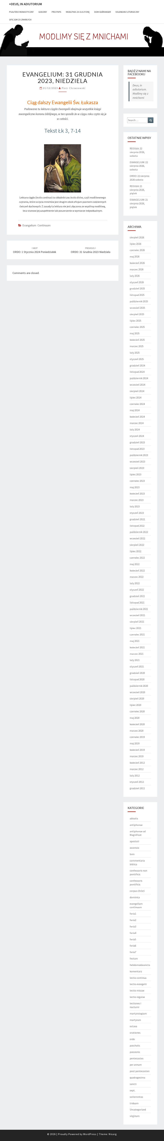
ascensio (134, 847)
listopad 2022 (137, 525)
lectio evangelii (138, 984)
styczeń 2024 (137, 436)
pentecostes (137, 1058)
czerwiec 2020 (137, 711)
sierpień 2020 (137, 698)
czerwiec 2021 (137, 634)
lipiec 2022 (135, 551)
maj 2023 (134, 487)
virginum (134, 1116)
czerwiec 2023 (137, 480)
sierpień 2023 (137, 468)
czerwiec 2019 (137, 737)
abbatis (134, 818)
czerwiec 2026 (137, 250)
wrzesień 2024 (137, 384)
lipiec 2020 (135, 705)
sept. (132, 1090)
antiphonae (136, 824)
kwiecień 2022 (137, 570)
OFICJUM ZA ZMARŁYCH (20, 19)
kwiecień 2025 (137, 339)
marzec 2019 (137, 756)
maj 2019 (134, 743)
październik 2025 (139, 301)
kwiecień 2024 (137, 416)
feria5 (133, 939)
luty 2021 (135, 660)
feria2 (133, 920)
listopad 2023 (137, 448)
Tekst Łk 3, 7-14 (62, 130)
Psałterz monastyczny (21, 11)
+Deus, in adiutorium (25, 4)
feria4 (133, 933)
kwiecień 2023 (137, 493)
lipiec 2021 (135, 628)
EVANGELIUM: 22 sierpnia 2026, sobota (139, 166)
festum (134, 958)
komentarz (136, 971)
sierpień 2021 (137, 621)
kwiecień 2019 (137, 749)
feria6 (133, 945)
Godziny (42, 11)
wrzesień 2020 (137, 692)
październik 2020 (139, 685)
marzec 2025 (137, 346)
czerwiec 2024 (137, 404)
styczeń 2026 (137, 282)
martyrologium (138, 1013)
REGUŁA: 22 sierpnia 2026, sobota (137, 152)
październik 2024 (139, 378)
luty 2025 (135, 352)
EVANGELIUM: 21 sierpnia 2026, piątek (139, 203)
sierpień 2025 (137, 314)
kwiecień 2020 (137, 724)
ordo (132, 1039)
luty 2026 (135, 275)
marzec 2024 (137, 423)
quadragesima (137, 1077)
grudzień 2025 (137, 288)
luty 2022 (135, 583)
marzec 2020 (137, 730)
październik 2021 (139, 609)
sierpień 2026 (137, 237)
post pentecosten (139, 1071)
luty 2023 (135, 506)
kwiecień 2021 (137, 647)
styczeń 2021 (137, 666)
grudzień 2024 (137, 365)
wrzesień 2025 (137, 307)
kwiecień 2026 (137, 263)
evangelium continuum (36, 225)
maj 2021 (134, 641)
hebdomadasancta (140, 965)
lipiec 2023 (135, 474)
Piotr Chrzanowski (73, 88)
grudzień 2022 (137, 519)
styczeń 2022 (137, 589)
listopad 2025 (137, 295)
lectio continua (138, 977)
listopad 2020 (137, 679)
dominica (135, 897)
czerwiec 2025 (137, 327)
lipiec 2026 (135, 243)
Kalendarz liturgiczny (127, 11)
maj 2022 (134, 564)
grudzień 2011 (137, 788)
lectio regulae (137, 997)
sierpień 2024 (137, 391)
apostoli (134, 841)
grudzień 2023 (137, 442)
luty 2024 (135, 429)
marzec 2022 (137, 576)
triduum (134, 1103)
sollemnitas (136, 1096)
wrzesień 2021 (137, 615)
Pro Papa (56, 11)
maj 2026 (134, 256)
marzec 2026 (137, 269)
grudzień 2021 (137, 596)
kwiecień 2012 (137, 762)
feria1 (133, 913)
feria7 (133, 952)
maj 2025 (134, 333)
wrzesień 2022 (137, 538)
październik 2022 (139, 532)
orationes (135, 1032)
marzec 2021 (137, 653)
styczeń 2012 (137, 781)
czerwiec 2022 (137, 557)
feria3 (133, 926)
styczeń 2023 (137, 512)
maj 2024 (134, 410)
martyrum (135, 1020)
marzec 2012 (137, 769)
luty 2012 (135, 775)
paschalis (135, 1045)
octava (133, 1026)
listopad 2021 (137, 602)
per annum (136, 1064)
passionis (135, 1052)
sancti (133, 1084)
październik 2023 (139, 455)
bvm (132, 854)
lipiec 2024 (135, 397)
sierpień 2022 (137, 544)
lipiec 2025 (135, 320)
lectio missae (137, 990)
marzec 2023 (137, 500)
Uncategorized (138, 1109)
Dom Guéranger (102, 11)
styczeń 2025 (137, 359)
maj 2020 (134, 717)
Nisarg (113, 1134)
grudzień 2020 (137, 673)
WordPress (89, 1134)
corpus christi (137, 890)
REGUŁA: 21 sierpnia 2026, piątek (137, 189)
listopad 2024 (137, 371)
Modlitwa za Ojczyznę (78, 11)
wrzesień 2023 (137, 461)
